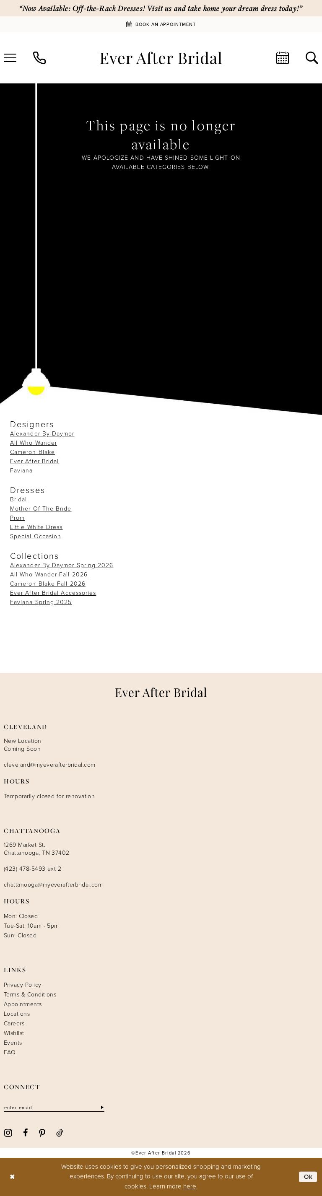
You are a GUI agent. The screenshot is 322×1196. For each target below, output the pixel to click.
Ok (308, 1176)
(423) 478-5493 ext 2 (32, 868)
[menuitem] (39, 58)
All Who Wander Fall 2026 (49, 574)
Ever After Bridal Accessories (53, 593)
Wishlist (14, 1033)
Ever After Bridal (34, 461)
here (189, 1186)
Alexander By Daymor (42, 433)
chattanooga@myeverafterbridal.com (53, 884)
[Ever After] (161, 58)
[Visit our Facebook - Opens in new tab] (25, 1132)
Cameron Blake (32, 452)
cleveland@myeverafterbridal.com (49, 764)
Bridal (18, 499)
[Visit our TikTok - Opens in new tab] (60, 1132)
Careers (14, 1023)
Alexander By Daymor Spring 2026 (61, 565)
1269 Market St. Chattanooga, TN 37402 (37, 849)
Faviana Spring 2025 (41, 602)
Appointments (23, 1004)
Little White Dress (36, 527)
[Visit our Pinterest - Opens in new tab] (42, 1132)
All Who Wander (33, 442)
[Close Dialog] (12, 1177)
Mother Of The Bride (41, 508)
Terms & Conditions (30, 994)
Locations (17, 1013)
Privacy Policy (23, 985)
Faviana (21, 470)
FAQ (10, 1052)
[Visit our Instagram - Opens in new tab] (8, 1132)
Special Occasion (35, 536)
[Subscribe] (101, 1108)
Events (13, 1042)
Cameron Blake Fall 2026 (48, 583)
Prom (17, 518)
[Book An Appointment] (282, 58)
